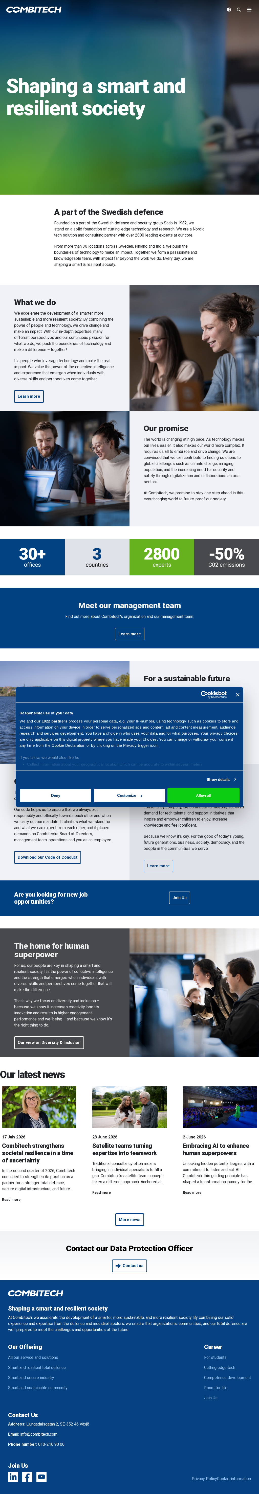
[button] (29, 396)
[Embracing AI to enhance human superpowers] (220, 1107)
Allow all (203, 795)
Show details (218, 779)
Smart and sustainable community (38, 1387)
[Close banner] (238, 694)
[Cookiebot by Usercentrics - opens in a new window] (204, 694)
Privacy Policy (204, 1478)
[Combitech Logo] (33, 10)
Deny (55, 795)
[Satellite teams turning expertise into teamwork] (129, 1107)
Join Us (211, 1397)
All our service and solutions (33, 1357)
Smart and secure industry (31, 1377)
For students (215, 1357)
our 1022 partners (51, 721)
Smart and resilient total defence (37, 1367)
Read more (11, 1200)
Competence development (227, 1377)
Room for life (215, 1387)
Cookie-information (234, 1478)
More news (129, 1219)
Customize (126, 795)
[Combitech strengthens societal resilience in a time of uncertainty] (39, 1107)
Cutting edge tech (219, 1367)
